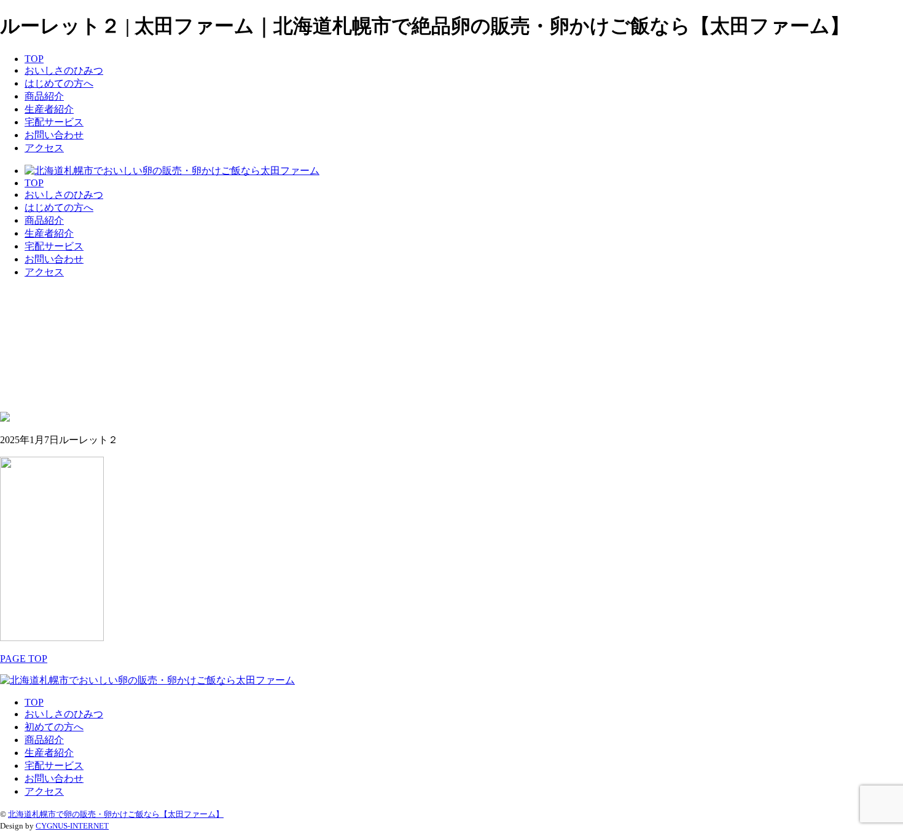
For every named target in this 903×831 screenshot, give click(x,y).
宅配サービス (54, 122)
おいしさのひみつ (64, 70)
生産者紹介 (49, 109)
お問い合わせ (54, 135)
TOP (34, 58)
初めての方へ (54, 727)
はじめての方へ (59, 83)
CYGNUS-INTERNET (72, 825)
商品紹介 (44, 96)
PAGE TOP (23, 658)
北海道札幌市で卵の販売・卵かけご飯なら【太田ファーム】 (116, 814)
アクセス (44, 148)
